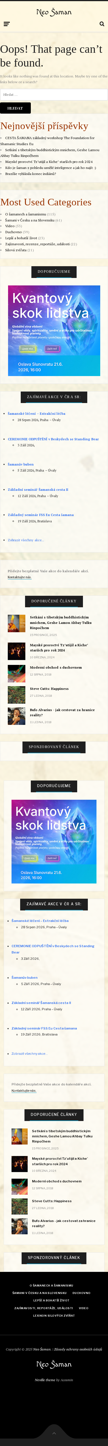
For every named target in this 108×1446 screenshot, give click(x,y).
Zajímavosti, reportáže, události (43, 1308)
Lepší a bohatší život (21, 238)
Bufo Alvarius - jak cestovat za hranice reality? (62, 712)
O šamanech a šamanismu (25, 214)
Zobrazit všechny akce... (26, 540)
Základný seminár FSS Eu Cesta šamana (41, 515)
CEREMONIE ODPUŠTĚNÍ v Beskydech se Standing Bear (53, 439)
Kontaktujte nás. (20, 577)
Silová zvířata (15, 250)
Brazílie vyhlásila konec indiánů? (30, 173)
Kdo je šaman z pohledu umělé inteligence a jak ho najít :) (50, 167)
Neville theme (45, 1379)
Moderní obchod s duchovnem (56, 667)
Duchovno (13, 231)
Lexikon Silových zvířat (54, 1315)
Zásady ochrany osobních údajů (78, 1349)
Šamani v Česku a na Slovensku (29, 220)
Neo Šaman (54, 12)
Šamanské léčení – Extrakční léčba (36, 413)
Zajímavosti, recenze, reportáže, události (37, 244)
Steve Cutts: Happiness (49, 688)
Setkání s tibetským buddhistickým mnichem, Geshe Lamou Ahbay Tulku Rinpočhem (61, 622)
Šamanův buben (21, 464)
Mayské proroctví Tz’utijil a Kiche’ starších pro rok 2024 (49, 161)
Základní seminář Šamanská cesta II (38, 489)
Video (10, 225)
